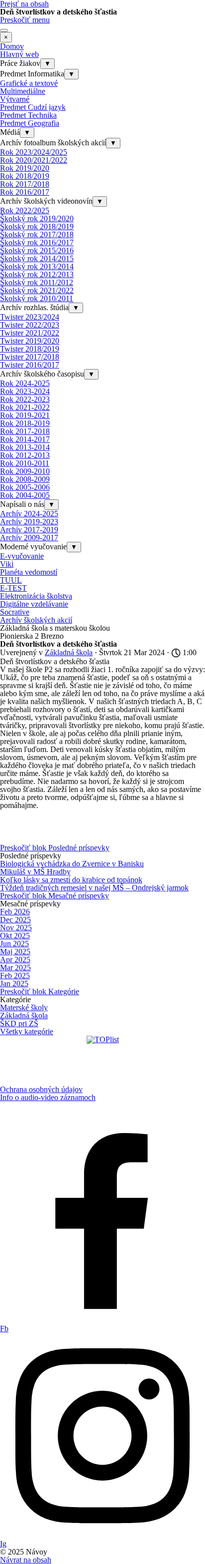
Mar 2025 (15, 967)
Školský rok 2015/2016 (37, 250)
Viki (6, 564)
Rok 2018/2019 (24, 176)
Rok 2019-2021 (25, 415)
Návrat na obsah (25, 1560)
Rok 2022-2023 (25, 399)
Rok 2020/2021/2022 (33, 160)
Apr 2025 (15, 959)
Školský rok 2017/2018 (37, 234)
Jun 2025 (14, 943)
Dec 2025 (15, 919)
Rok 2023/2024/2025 (33, 152)
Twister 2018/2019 (29, 349)
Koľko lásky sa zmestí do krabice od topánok (71, 879)
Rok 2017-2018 (25, 431)
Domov (12, 46)
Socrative (14, 612)
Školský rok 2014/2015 (37, 258)
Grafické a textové (29, 83)
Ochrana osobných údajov (41, 1089)
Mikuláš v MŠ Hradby (35, 871)
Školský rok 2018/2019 (37, 226)
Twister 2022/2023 (29, 325)
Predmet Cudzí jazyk (33, 107)
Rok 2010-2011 (24, 463)
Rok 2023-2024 (25, 391)
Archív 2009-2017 (29, 537)
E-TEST (13, 588)
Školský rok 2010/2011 (36, 298)
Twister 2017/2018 (29, 357)
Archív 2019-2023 (29, 521)
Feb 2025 (15, 975)
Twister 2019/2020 (29, 341)
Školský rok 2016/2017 (37, 242)
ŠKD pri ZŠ (19, 1023)
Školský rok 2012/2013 (37, 274)
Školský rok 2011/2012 (36, 282)
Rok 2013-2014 (25, 447)
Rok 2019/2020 (24, 168)
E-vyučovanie (22, 556)
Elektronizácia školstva (36, 596)
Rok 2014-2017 (25, 439)
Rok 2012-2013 (25, 455)
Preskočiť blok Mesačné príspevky (54, 895)
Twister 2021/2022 (29, 333)
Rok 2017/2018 (24, 184)
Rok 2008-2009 (25, 479)
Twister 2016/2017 (29, 365)
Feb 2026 (15, 911)
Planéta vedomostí (28, 572)
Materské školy (24, 1007)
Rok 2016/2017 (24, 192)
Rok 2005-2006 (25, 487)
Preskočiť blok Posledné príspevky (54, 847)
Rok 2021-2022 (25, 407)
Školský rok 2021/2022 (37, 290)
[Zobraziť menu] (4, 30)
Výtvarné (14, 99)
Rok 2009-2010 (25, 471)
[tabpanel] (102, 1094)
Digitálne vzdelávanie (34, 604)
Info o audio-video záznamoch (48, 1097)
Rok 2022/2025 (24, 210)
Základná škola (24, 1015)
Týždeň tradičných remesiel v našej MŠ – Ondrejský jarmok (94, 887)
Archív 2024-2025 (29, 513)
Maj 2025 (15, 951)
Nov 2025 (16, 927)
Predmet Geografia (29, 123)
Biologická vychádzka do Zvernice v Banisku (72, 863)
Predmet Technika (28, 115)
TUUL (11, 580)
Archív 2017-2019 (29, 529)
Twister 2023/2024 (29, 317)
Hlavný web (19, 54)
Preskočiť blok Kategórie (39, 991)
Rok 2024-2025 (25, 383)
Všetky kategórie (26, 1031)
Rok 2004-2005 (25, 495)
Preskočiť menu (25, 19)
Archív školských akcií (36, 620)
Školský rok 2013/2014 (37, 266)
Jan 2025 (14, 983)
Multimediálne (22, 91)
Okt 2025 (15, 935)
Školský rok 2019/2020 (37, 218)
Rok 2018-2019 (25, 423)
